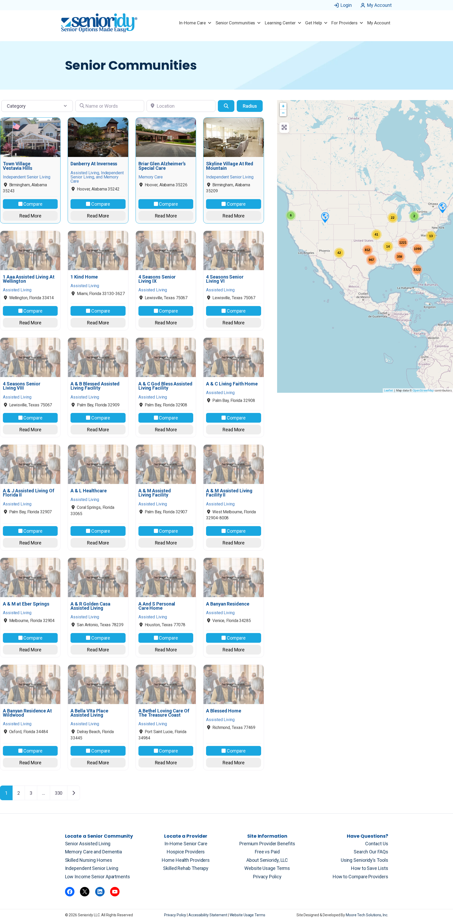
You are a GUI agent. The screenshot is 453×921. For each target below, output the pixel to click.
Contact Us (376, 843)
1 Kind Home (84, 277)
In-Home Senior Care (185, 843)
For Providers (344, 22)
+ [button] (283, 106)
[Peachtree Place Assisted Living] (324, 217)
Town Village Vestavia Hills (17, 166)
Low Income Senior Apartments (97, 876)
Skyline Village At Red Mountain (229, 166)
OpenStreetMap (423, 390)
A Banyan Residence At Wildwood (27, 713)
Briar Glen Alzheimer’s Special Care (162, 166)
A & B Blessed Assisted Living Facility (95, 386)
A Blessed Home (223, 711)
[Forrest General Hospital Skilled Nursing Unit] (442, 207)
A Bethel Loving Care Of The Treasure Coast (163, 713)
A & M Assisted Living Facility (154, 493)
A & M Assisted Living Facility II (229, 493)
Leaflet (388, 390)
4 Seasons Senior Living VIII (21, 386)
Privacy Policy (267, 876)
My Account (379, 5)
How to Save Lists (369, 868)
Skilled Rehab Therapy (185, 868)
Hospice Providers (186, 851)
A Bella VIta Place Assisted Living (89, 713)
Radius (250, 106)
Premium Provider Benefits (267, 843)
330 (59, 793)
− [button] (283, 113)
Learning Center (280, 22)
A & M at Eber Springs (26, 604)
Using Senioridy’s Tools (364, 860)
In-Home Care (192, 22)
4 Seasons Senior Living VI (224, 279)
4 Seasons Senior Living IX (157, 279)
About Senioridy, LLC (267, 860)
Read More (30, 216)
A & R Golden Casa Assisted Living (90, 606)
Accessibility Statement (208, 915)
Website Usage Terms (267, 868)
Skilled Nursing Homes (88, 860)
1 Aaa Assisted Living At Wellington (29, 279)
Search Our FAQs (371, 851)
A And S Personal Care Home (156, 606)
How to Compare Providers (360, 876)
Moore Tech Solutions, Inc (366, 915)
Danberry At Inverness (94, 164)
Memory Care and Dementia (93, 851)
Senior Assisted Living (88, 843)
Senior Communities (235, 22)
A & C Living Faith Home (232, 384)
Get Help (313, 22)
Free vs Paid (267, 851)
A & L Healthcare (88, 491)
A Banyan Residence (227, 604)
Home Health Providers (186, 860)
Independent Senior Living (91, 868)
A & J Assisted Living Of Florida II (28, 493)
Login (346, 5)
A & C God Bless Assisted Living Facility (165, 386)
